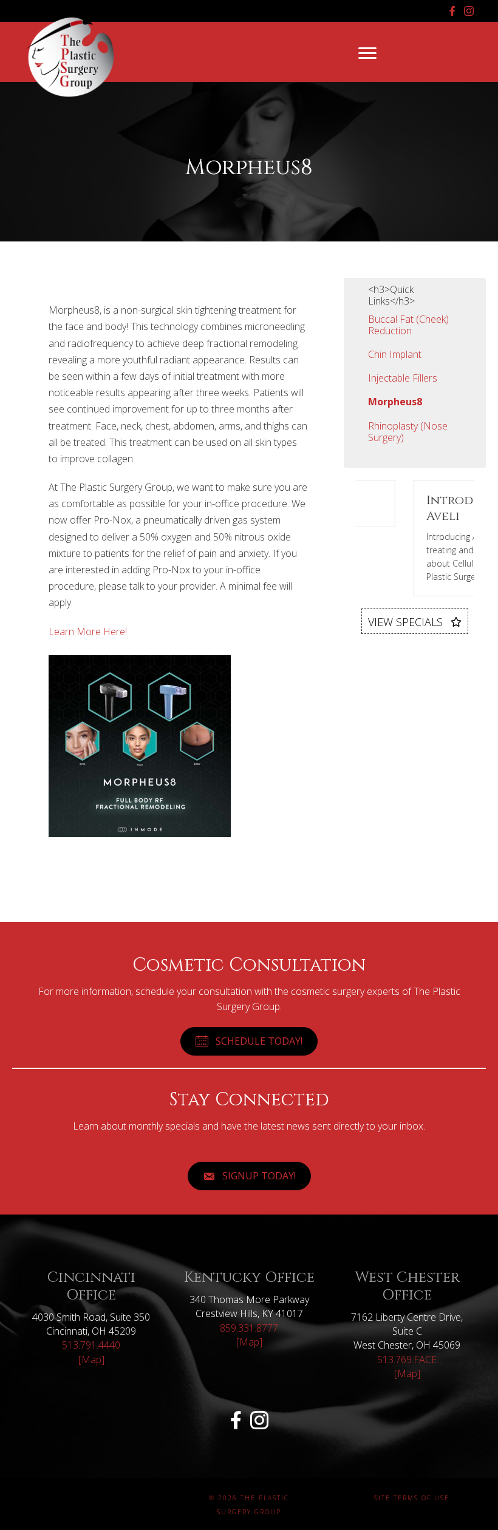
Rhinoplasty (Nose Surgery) (408, 431)
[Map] (91, 1359)
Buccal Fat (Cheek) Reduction (408, 324)
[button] (414, 621)
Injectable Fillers (402, 378)
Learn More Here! (88, 631)
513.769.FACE (407, 1359)
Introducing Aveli (430, 508)
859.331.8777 (249, 1328)
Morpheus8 (395, 401)
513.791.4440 (91, 1345)
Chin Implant (394, 354)
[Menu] (367, 53)
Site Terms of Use (411, 1498)
